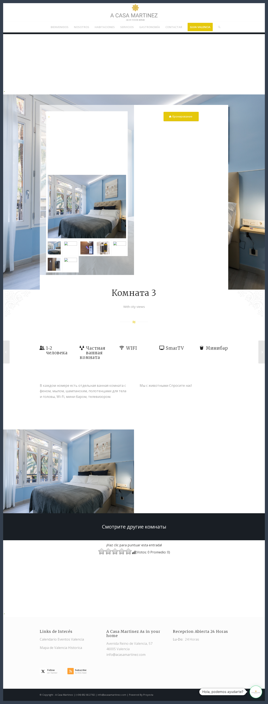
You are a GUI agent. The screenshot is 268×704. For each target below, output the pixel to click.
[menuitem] (59, 27)
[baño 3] (70, 248)
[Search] (217, 27)
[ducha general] (103, 248)
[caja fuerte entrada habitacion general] (54, 264)
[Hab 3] (87, 175)
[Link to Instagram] (219, 694)
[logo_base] (134, 12)
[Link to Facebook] (225, 694)
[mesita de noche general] (87, 248)
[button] (256, 692)
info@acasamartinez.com (126, 654)
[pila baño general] (70, 264)
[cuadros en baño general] (119, 248)
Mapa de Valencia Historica (61, 647)
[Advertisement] (132, 63)
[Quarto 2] (6, 352)
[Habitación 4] (261, 352)
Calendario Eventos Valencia (62, 639)
